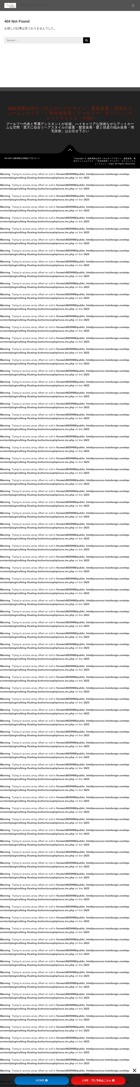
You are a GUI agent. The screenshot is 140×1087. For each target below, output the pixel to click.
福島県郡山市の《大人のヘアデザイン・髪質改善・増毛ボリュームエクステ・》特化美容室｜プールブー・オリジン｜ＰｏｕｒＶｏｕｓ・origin (70, 113)
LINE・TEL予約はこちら (96, 1080)
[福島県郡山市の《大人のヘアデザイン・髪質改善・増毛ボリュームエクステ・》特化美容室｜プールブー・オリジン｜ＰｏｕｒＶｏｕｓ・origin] (10, 5)
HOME (40, 1080)
